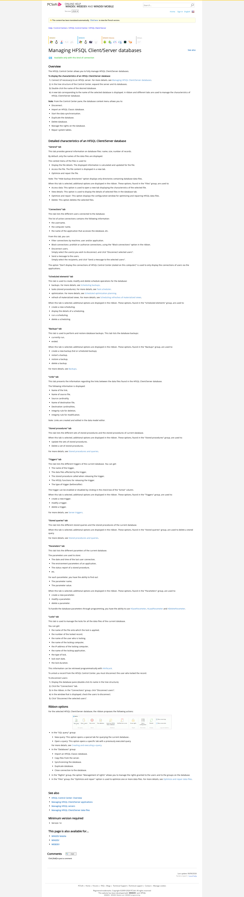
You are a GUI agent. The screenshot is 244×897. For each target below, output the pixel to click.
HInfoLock (107, 668)
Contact (148, 886)
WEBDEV (55, 844)
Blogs (108, 886)
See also (192, 50)
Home (172, 11)
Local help (193, 876)
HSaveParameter (138, 608)
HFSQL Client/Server (97, 28)
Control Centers (60, 28)
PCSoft (80, 886)
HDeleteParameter (176, 608)
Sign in (180, 11)
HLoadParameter (155, 608)
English (187, 11)
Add (72, 854)
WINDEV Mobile (59, 836)
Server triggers (76, 512)
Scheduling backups (90, 285)
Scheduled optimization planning (100, 293)
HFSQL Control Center (78, 28)
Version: (68, 11)
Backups (73, 368)
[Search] (192, 5)
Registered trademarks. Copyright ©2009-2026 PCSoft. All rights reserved (122, 890)
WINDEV (55, 840)
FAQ (102, 886)
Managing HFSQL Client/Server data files (71, 810)
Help (50, 28)
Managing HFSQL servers (63, 806)
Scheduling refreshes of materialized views (120, 297)
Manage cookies (159, 886)
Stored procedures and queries (83, 451)
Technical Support (120, 886)
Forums (96, 886)
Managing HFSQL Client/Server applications (72, 802)
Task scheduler (104, 289)
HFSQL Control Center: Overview (67, 798)
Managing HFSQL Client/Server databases (131, 80)
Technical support (136, 886)
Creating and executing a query (86, 745)
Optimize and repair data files (177, 779)
